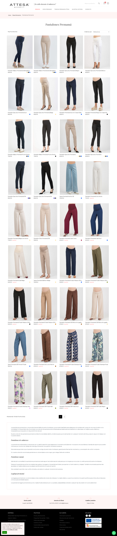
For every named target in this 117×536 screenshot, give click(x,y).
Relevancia (101, 32)
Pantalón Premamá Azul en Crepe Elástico (71, 112)
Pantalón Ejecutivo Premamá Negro (69, 70)
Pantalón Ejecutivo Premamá (67, 154)
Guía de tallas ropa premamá (41, 525)
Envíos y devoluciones (39, 515)
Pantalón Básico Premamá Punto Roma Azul (19, 154)
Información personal (65, 515)
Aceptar (4, 532)
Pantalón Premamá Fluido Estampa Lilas (19, 406)
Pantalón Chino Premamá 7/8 (42, 238)
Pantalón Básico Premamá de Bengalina (19, 70)
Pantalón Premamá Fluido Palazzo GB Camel (45, 322)
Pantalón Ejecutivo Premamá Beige (43, 112)
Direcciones (63, 525)
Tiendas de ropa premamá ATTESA (17, 520)
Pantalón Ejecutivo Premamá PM (17, 196)
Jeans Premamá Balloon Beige (42, 280)
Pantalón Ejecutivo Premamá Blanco (95, 70)
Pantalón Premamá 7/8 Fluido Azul (69, 406)
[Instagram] (89, 516)
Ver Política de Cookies (12, 529)
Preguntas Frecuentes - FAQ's (41, 518)
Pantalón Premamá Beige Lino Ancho (18, 238)
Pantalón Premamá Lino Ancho (93, 196)
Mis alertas (62, 529)
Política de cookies (38, 527)
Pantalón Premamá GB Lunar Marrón (44, 364)
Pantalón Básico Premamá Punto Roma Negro (45, 154)
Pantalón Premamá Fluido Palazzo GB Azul (71, 280)
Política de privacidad (39, 520)
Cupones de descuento (66, 527)
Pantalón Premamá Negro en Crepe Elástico (96, 112)
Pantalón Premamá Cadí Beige (16, 280)
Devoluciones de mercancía (67, 518)
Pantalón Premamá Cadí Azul (93, 238)
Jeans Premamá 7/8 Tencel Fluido (17, 364)
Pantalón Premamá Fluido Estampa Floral (96, 364)
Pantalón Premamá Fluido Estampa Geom (71, 364)
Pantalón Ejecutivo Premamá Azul (17, 112)
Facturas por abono (65, 522)
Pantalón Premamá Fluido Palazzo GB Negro (19, 322)
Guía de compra (38, 522)
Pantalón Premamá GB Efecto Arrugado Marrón (71, 322)
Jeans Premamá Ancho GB (67, 196)
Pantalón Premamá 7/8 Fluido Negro (95, 406)
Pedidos (62, 520)
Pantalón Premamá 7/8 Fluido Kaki (43, 406)
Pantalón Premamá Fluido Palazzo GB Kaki (96, 280)
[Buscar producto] (99, 3)
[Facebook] (87, 516)
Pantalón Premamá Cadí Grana (68, 238)
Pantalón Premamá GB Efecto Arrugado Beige (96, 322)
